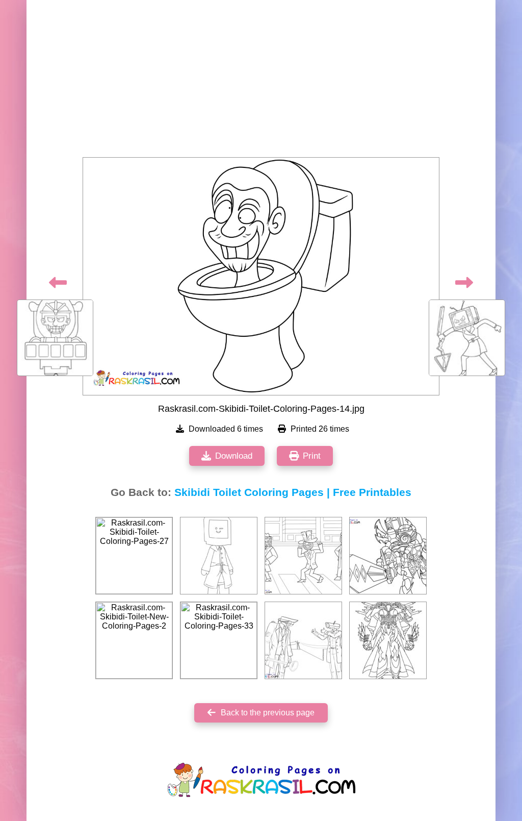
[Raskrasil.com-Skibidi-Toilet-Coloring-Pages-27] (134, 555)
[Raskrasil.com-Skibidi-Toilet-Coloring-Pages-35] (218, 555)
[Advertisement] (261, 81)
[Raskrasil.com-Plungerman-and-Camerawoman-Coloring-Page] (303, 640)
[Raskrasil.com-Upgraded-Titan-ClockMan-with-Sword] (388, 555)
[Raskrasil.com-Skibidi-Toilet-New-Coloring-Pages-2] (134, 640)
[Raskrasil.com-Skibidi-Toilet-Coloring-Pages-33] (218, 640)
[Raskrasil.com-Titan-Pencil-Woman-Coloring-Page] (388, 640)
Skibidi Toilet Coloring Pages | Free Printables (292, 492)
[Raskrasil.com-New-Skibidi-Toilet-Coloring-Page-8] (303, 555)
